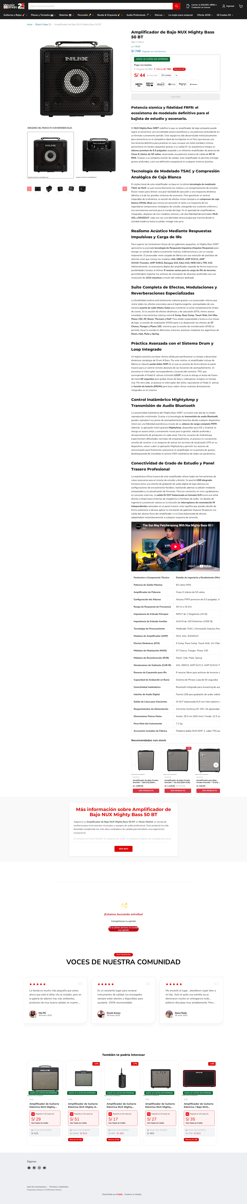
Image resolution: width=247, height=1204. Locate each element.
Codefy (119, 1194)
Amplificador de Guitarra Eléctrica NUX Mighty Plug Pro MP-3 (121, 1105)
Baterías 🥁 (65, 15)
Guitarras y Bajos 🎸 (15, 15)
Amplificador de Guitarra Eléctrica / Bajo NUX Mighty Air (198, 1105)
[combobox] (100, 6)
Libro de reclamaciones (36, 1187)
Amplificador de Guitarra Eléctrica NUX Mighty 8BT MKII (160, 1105)
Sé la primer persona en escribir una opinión (123, 929)
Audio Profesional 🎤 (138, 15)
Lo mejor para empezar (181, 15)
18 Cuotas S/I (224, 15)
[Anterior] (135, 765)
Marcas (159, 15)
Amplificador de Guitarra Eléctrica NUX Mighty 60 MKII (83, 1105)
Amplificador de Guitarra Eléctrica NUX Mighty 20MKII (44, 1105)
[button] (50, 155)
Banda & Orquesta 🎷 (109, 15)
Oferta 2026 (204, 15)
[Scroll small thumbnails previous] (29, 189)
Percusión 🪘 (85, 15)
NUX (137, 46)
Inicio (29, 24)
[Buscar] (176, 6)
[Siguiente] (216, 765)
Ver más (123, 849)
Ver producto (146, 791)
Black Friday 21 (43, 24)
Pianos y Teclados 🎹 (42, 15)
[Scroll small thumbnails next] (124, 189)
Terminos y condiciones (58, 1187)
